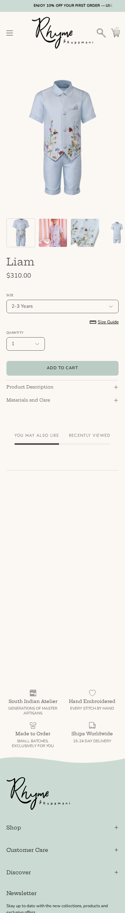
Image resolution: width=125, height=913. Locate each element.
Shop (13, 827)
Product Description (30, 387)
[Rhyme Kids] (63, 33)
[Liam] (20, 232)
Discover (18, 872)
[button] (101, 33)
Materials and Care (28, 400)
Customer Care (27, 850)
